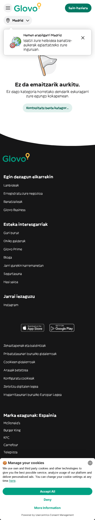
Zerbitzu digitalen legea (21, 386)
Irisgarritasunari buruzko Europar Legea (33, 395)
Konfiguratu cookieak (19, 378)
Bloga (8, 257)
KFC (7, 438)
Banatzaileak (13, 202)
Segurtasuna (13, 274)
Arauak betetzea (16, 370)
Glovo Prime (13, 249)
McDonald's (12, 423)
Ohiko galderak (14, 241)
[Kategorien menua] (8, 8)
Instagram (11, 305)
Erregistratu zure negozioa (23, 193)
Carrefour (11, 445)
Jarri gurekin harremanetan (24, 266)
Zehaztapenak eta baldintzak (25, 346)
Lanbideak (11, 185)
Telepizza (10, 452)
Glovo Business (14, 210)
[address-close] (82, 37)
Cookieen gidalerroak (19, 362)
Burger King (12, 430)
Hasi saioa (11, 282)
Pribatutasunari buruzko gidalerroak (30, 354)
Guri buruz (11, 233)
